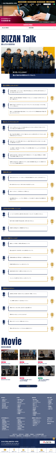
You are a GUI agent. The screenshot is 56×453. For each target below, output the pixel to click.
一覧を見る (28, 386)
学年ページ (35, 425)
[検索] (50, 4)
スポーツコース (35, 406)
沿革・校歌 (4, 403)
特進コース (35, 405)
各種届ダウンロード (36, 419)
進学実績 (49, 402)
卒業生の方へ (50, 1)
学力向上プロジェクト (36, 421)
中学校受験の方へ (22, 1)
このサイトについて (36, 435)
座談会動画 (31, 27)
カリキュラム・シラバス (21, 403)
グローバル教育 (20, 400)
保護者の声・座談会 (5, 426)
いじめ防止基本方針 (38, 434)
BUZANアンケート (5, 429)
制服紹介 (19, 406)
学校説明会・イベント (5, 421)
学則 (18, 413)
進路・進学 (39, 4)
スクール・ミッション (5, 402)
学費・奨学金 (4, 422)
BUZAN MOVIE (41, 451)
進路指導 (49, 400)
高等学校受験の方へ (31, 1)
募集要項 (3, 419)
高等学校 (32, 4)
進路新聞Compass (50, 407)
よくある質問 (4, 425)
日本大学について (5, 406)
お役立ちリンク (35, 424)
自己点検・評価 (12, 435)
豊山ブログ (49, 420)
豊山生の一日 (20, 409)
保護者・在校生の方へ (41, 1)
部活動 (19, 407)
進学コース (35, 403)
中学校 (27, 4)
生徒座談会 (20, 410)
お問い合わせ (23, 451)
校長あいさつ (4, 399)
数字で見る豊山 (5, 407)
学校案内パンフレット (21, 412)
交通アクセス (14, 451)
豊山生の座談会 (5, 27)
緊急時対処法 (19, 435)
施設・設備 (4, 405)
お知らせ (49, 423)
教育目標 (3, 400)
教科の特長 (20, 402)
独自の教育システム (21, 399)
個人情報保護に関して (27, 435)
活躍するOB (50, 408)
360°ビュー (51, 451)
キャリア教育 (50, 399)
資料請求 (32, 451)
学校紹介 (20, 4)
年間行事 (19, 405)
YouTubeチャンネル (4, 451)
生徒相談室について (36, 422)
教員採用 (32, 434)
